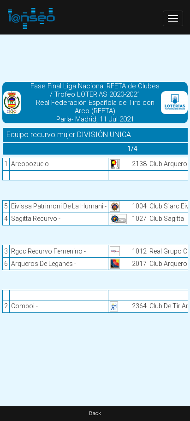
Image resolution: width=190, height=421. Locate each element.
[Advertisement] (95, 58)
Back (95, 413)
